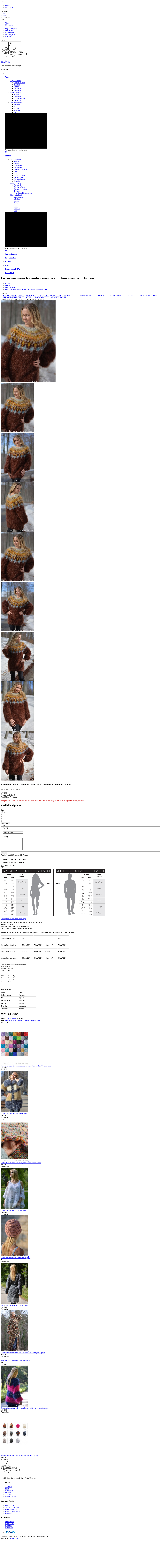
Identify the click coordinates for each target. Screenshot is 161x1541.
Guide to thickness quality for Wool (13, 862)
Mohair (7, 285)
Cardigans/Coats (19, 98)
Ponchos (17, 110)
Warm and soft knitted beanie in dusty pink (15, 1258)
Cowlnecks (18, 89)
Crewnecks (18, 91)
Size (2, 810)
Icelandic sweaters (20, 189)
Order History (10, 1524)
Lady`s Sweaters (15, 81)
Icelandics (17, 100)
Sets (15, 173)
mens (38, 1020)
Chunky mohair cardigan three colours (14, 1113)
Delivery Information (12, 1511)
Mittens (16, 203)
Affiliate (8, 1495)
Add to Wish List (7, 855)
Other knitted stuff (16, 102)
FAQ (7, 1489)
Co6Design (14, 1538)
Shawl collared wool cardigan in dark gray (15, 1305)
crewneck (27, 1020)
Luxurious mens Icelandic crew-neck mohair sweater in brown (26, 289)
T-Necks (17, 85)
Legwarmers (18, 197)
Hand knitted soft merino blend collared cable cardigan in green (23, 1353)
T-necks (16, 94)
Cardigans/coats (19, 83)
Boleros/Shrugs (19, 179)
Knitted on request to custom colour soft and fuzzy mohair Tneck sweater (26, 1066)
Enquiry (5, 837)
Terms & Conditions (12, 1507)
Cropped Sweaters (20, 169)
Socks (16, 106)
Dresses (16, 87)
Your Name (7, 828)
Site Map (8, 1493)
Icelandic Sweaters (20, 177)
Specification (13, 919)
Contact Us (9, 1491)
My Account (9, 1522)
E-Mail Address (8, 832)
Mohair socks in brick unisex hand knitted (15, 1360)
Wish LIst (8, 1526)
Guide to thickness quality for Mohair (13, 859)
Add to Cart (5, 1070)
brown (33, 1020)
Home (7, 283)
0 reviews (4, 789)
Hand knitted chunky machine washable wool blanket (19, 1455)
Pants (16, 205)
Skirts (16, 171)
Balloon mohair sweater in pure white (14, 1210)
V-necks (17, 181)
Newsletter (9, 1528)
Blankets (17, 104)
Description (5, 919)
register (14, 1018)
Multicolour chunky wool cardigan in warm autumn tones (21, 1163)
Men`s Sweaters (15, 92)
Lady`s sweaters (15, 159)
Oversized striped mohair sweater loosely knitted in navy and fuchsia (24, 1408)
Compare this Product (20, 855)
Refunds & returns (11, 1509)
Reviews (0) (22, 919)
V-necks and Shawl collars (23, 193)
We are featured (10, 1496)
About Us (8, 1487)
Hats (15, 112)
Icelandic (20, 1020)
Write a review (16, 789)
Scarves (16, 108)
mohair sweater (10, 1020)
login (7, 1018)
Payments (8, 1513)
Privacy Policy (10, 1505)
